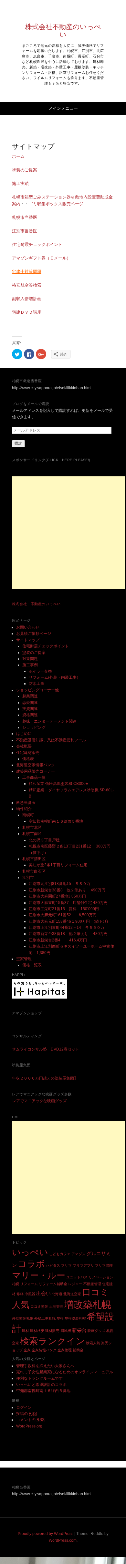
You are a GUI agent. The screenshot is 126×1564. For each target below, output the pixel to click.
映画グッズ (96, 1331)
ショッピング (34, 727)
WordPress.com (63, 1540)
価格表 (28, 759)
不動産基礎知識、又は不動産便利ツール (51, 740)
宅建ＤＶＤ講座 (26, 312)
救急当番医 (26, 802)
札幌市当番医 (24, 217)
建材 (25, 1331)
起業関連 (30, 696)
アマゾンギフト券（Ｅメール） (41, 258)
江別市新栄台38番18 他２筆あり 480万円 (68, 933)
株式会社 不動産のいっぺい (36, 604)
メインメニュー (63, 108)
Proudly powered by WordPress (45, 1533)
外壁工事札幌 (45, 1318)
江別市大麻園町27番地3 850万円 (57, 896)
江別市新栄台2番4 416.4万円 (58, 940)
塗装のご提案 (24, 170)
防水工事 (36, 683)
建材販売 (52, 1331)
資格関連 (30, 715)
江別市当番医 (24, 231)
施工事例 (30, 665)
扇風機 (65, 1331)
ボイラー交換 (40, 671)
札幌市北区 (32, 827)
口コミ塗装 (39, 1306)
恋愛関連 (30, 702)
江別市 (28, 877)
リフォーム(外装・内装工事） (54, 677)
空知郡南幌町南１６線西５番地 (56, 821)
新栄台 (79, 1330)
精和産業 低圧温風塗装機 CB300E (58, 783)
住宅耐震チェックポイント (37, 244)
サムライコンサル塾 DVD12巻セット (45, 1049)
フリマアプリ (83, 1265)
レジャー (75, 1284)
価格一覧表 (32, 965)
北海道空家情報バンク (35, 765)
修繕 (20, 1294)
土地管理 (56, 1306)
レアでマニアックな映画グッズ (39, 1101)
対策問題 (30, 658)
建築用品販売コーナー (35, 771)
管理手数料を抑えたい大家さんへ (45, 1366)
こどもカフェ (59, 1254)
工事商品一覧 (34, 777)
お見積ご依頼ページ (33, 633)
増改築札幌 (87, 1304)
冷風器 (30, 1294)
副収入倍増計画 (26, 298)
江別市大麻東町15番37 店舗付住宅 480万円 (68, 902)
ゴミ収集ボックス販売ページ (56, 203)
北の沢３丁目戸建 (44, 840)
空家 (27, 1350)
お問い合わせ (27, 627)
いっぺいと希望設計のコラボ (41, 1384)
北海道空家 (72, 1294)
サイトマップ (27, 640)
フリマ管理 (104, 1265)
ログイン (24, 1407)
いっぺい (30, 1252)
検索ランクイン (52, 1341)
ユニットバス (77, 1277)
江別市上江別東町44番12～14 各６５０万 (66, 927)
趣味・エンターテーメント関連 (49, 721)
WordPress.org (29, 1426)
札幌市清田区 (34, 859)
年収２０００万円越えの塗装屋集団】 (45, 1078)
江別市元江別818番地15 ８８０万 (59, 883)
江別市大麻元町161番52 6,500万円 (63, 915)
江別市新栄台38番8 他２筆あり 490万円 (69, 890)
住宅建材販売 (27, 752)
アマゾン (78, 1254)
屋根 (60, 1318)
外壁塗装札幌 (22, 1318)
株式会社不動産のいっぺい (63, 30)
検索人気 (93, 1343)
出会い (43, 1293)
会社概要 (24, 746)
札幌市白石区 (34, 871)
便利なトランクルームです (39, 1378)
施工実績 (20, 183)
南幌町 (28, 815)
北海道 (57, 1294)
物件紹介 (24, 809)
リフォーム (29, 1284)
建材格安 (37, 1331)
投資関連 (30, 708)
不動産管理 (92, 1284)
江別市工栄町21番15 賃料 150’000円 (64, 909)
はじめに (24, 733)
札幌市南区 (32, 833)
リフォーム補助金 (53, 1284)
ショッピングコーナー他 (37, 690)
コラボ (31, 1264)
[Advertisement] (68, 532)
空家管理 (24, 959)
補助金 (78, 1350)
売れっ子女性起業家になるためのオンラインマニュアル (64, 1372)
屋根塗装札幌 (75, 1318)
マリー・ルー (38, 1275)
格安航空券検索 (26, 285)
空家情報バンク (44, 1350)
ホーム (18, 156)
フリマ (66, 1265)
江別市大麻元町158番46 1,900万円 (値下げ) (68, 921)
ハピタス (53, 1265)
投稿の (26, 1413)
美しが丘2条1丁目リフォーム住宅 (58, 865)
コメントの (30, 1419)
